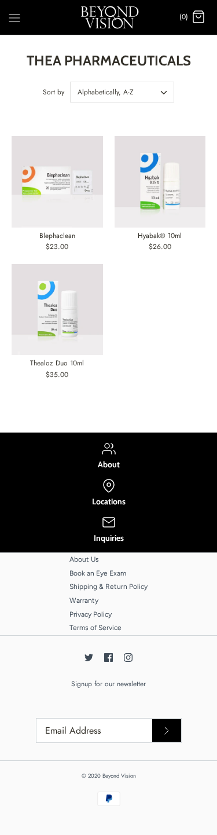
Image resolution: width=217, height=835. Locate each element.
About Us (84, 559)
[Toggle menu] (14, 16)
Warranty (83, 600)
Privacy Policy (90, 614)
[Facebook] (108, 657)
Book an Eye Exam (97, 573)
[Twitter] (88, 657)
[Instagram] (128, 657)
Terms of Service (95, 628)
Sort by (53, 92)
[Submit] (166, 730)
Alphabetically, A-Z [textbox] (106, 92)
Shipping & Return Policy (108, 587)
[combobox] (122, 92)
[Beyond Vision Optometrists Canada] (108, 17)
